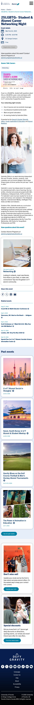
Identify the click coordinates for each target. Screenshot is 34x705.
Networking (8, 271)
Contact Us (17, 675)
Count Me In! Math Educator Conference (14, 309)
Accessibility (17, 684)
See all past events (9, 534)
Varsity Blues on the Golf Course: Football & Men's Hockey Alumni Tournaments (16, 475)
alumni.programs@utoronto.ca (11, 58)
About (17, 681)
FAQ (17, 678)
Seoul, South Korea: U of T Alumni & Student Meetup (15, 432)
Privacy (17, 687)
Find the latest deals (12, 640)
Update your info (11, 589)
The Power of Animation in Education (14, 521)
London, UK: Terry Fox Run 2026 (12, 333)
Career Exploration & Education (15, 121)
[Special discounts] (17, 610)
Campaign (17, 672)
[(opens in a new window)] (17, 558)
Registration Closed (9, 47)
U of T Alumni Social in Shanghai (13, 389)
